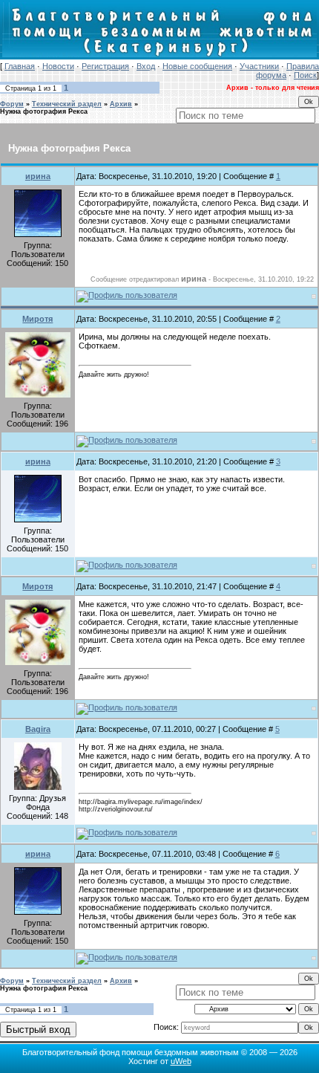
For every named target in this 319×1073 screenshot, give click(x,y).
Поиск (305, 75)
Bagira (37, 728)
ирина (37, 176)
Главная (19, 66)
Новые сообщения (197, 66)
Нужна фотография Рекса (44, 111)
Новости (58, 66)
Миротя (37, 318)
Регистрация (105, 66)
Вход (146, 66)
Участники (259, 66)
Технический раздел (67, 104)
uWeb (181, 1061)
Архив (121, 104)
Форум (12, 104)
